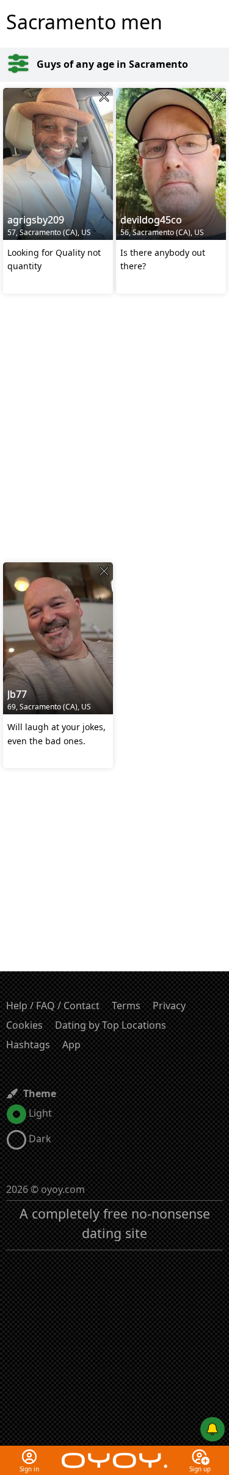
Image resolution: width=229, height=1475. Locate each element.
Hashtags (28, 1044)
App (71, 1044)
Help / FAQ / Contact (53, 1005)
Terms (126, 1005)
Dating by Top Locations (110, 1025)
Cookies (24, 1025)
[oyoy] (114, 1453)
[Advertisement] (114, 429)
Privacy (169, 1005)
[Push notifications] (212, 1429)
